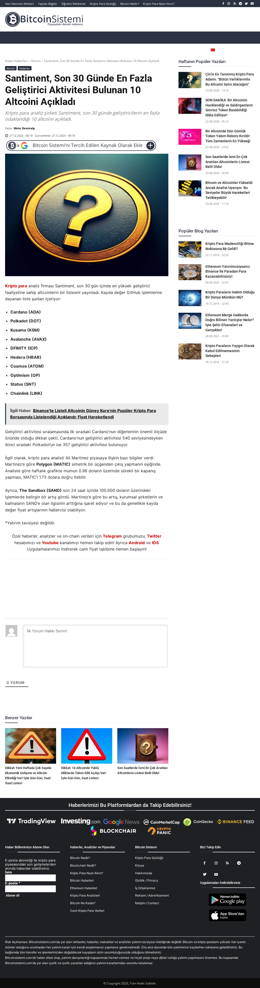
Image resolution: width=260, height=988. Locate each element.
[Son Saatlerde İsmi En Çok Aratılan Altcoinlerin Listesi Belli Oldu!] (142, 746)
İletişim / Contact (147, 903)
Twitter (154, 536)
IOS (155, 542)
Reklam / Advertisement (152, 895)
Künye (139, 865)
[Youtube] (252, 4)
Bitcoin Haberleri (82, 880)
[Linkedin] (92, 573)
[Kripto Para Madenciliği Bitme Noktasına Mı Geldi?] (189, 249)
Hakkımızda (143, 873)
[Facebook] (223, 4)
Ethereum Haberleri (83, 888)
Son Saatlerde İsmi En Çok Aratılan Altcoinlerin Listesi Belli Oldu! (227, 162)
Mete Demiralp (24, 128)
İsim (8, 872)
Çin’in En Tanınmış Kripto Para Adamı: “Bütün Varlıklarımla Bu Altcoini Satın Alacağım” (229, 79)
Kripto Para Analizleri (85, 895)
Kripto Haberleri (16, 61)
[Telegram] (240, 4)
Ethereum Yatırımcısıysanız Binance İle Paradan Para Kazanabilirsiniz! (227, 271)
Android (137, 542)
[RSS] (235, 4)
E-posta (12, 883)
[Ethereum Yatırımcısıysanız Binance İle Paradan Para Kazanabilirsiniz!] (189, 272)
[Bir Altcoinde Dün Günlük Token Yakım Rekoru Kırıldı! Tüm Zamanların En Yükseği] (189, 137)
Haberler (24, 68)
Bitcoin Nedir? (80, 858)
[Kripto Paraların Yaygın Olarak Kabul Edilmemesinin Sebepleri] (189, 351)
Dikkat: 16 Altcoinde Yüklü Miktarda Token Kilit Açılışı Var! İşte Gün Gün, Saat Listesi (83, 773)
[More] (115, 573)
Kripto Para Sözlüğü (149, 858)
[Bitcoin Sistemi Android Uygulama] (227, 905)
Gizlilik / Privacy (146, 880)
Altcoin (36, 61)
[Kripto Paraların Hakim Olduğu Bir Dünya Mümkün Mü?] (189, 298)
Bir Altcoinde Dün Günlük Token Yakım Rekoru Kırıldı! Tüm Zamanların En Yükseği (227, 136)
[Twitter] (246, 4)
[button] (243, 50)
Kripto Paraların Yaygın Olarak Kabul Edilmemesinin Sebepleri (229, 351)
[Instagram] (229, 4)
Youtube (50, 542)
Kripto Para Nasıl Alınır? (86, 873)
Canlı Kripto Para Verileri (87, 911)
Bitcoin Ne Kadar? (82, 903)
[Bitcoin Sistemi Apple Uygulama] (227, 920)
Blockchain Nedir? (83, 865)
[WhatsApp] (80, 573)
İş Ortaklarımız (145, 888)
